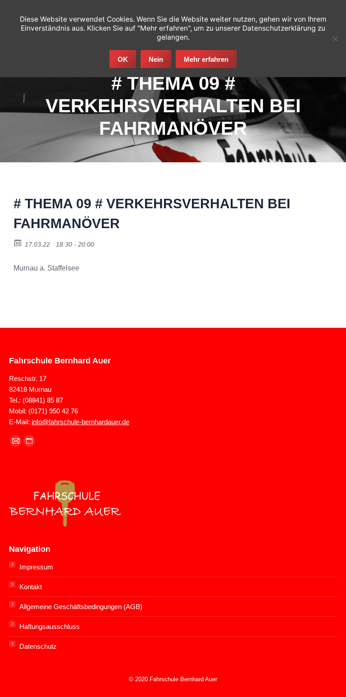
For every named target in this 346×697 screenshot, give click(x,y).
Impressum (36, 567)
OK (123, 59)
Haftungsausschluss (49, 626)
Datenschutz (38, 646)
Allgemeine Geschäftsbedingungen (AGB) (80, 606)
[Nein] (334, 38)
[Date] (18, 242)
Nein (156, 59)
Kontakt (30, 587)
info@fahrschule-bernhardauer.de (80, 422)
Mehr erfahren (206, 59)
